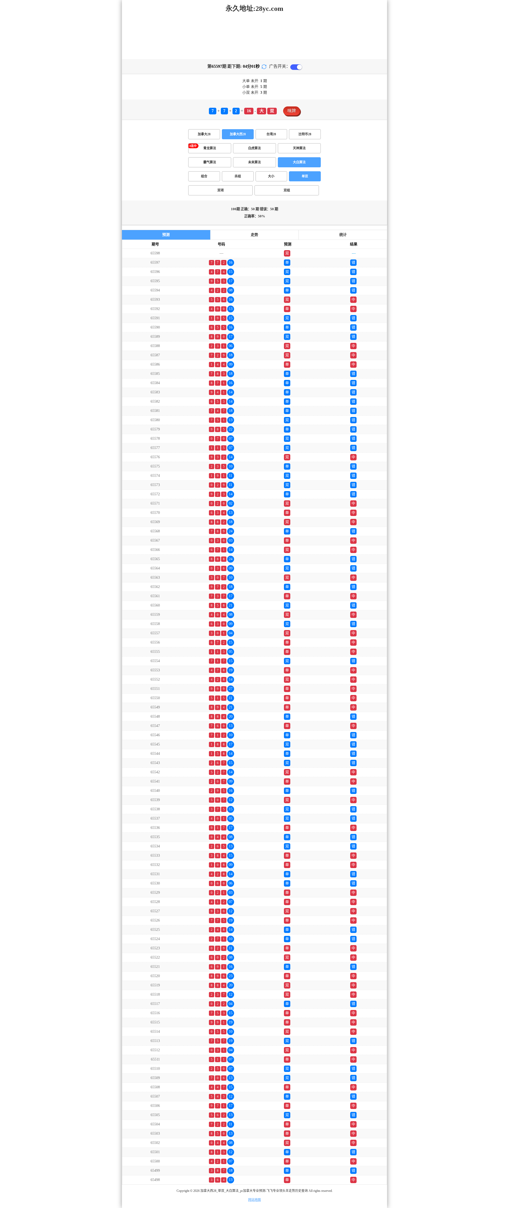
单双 (305, 176)
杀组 (238, 176)
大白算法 (299, 162)
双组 (287, 190)
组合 (204, 176)
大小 (271, 176)
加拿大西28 (238, 134)
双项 (220, 190)
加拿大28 (204, 134)
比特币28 (305, 134)
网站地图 (254, 1200)
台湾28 (271, 134)
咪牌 (291, 111)
